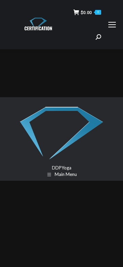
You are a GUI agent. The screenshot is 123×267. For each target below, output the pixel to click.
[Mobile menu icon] (112, 25)
